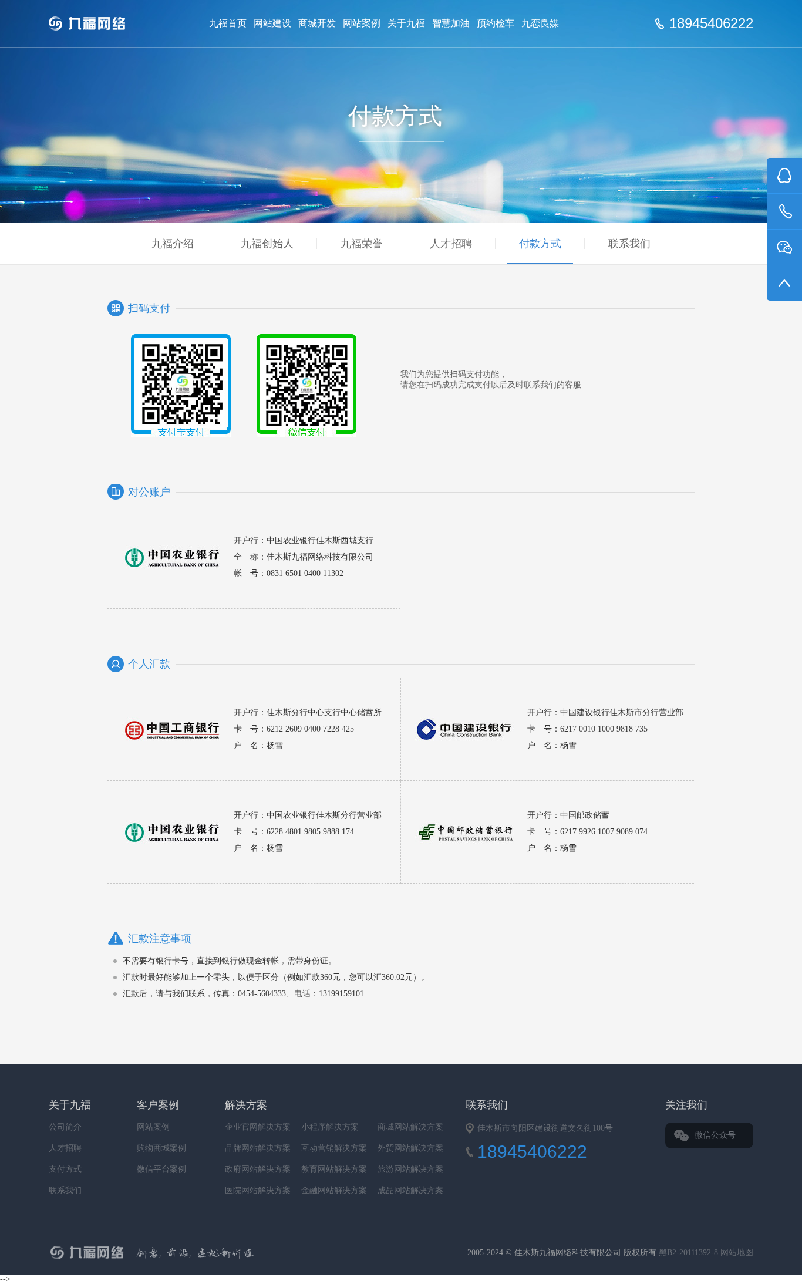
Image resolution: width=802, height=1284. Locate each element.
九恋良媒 (540, 23)
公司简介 (65, 1127)
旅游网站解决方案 (410, 1169)
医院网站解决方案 (258, 1190)
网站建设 (272, 23)
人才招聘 (451, 244)
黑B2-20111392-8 (689, 1252)
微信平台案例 (161, 1169)
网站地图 (736, 1252)
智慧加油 (451, 23)
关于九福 (406, 23)
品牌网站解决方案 (258, 1148)
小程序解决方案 (330, 1127)
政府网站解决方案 (258, 1169)
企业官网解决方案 (258, 1127)
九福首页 (228, 23)
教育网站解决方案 (334, 1169)
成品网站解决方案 (410, 1190)
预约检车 (495, 23)
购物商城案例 (161, 1148)
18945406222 (711, 23)
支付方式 (65, 1169)
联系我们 (629, 244)
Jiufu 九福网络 (100, 23)
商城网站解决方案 (410, 1127)
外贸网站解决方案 (410, 1148)
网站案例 (361, 23)
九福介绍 (172, 244)
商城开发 (317, 23)
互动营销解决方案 (334, 1148)
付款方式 (540, 244)
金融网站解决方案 (334, 1190)
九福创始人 (267, 244)
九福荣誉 (362, 244)
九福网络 (269, 1254)
